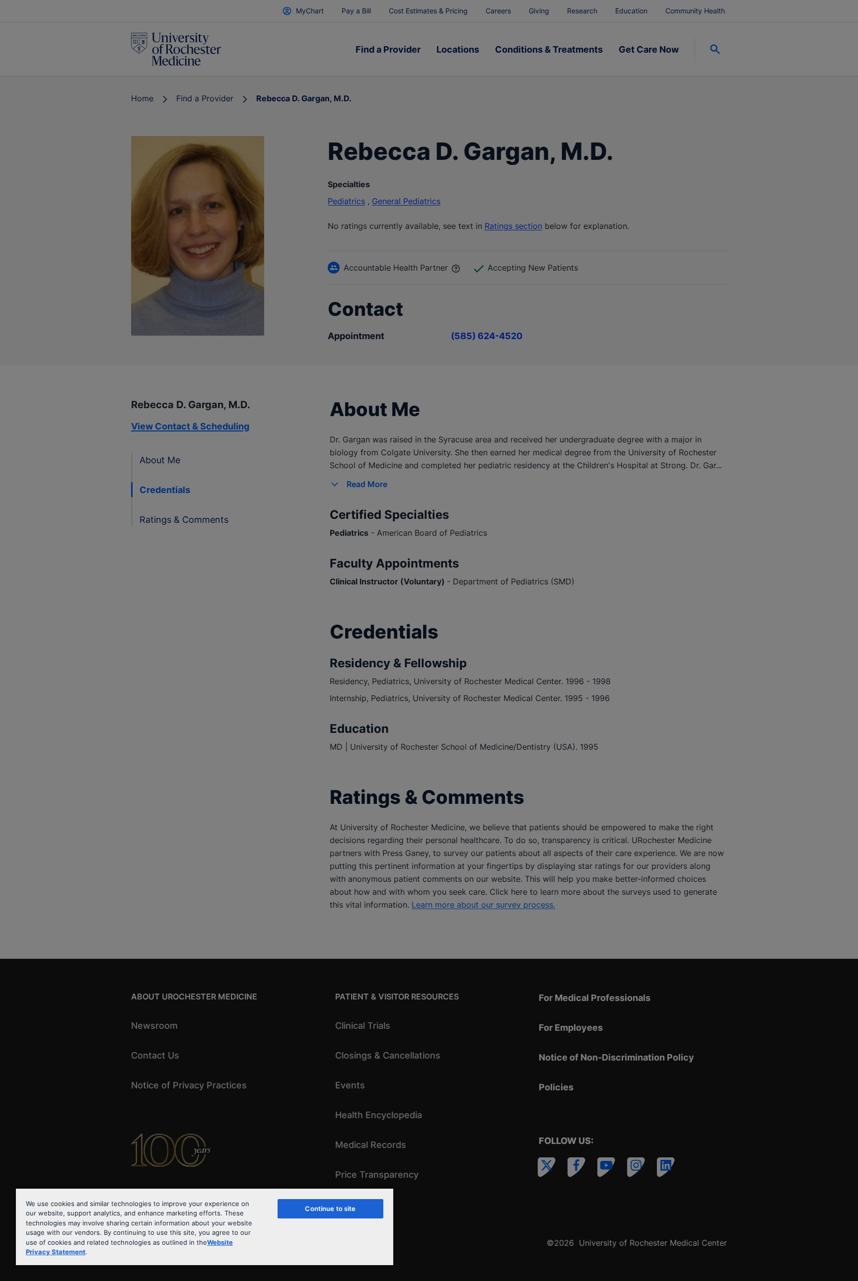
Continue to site (330, 1208)
